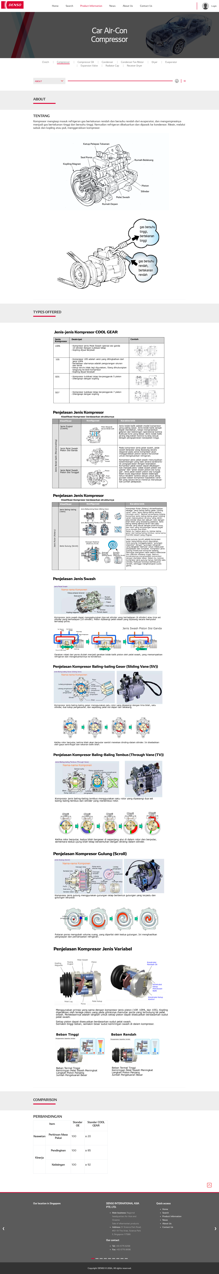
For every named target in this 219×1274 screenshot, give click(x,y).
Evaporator (171, 62)
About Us (128, 6)
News (112, 6)
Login (214, 6)
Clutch (45, 62)
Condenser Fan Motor (132, 62)
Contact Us (146, 6)
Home (55, 6)
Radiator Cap (112, 65)
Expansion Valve (89, 65)
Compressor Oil (86, 62)
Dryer (154, 62)
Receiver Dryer (134, 65)
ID (185, 81)
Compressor (63, 62)
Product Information (91, 6)
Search (69, 6)
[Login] (205, 6)
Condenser (107, 62)
